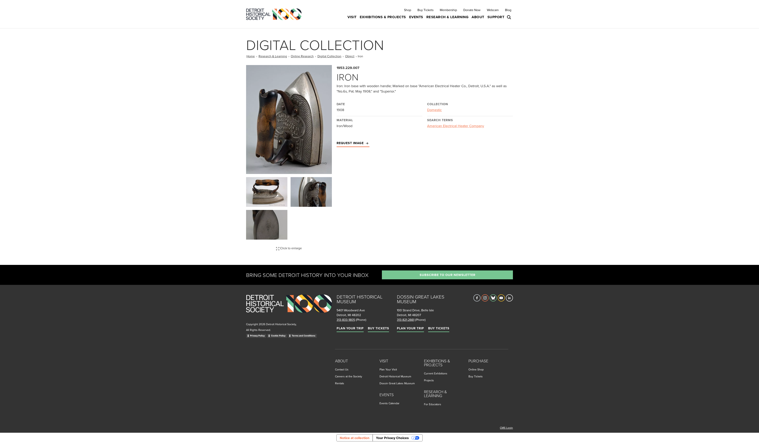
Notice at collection (354, 438)
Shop (407, 10)
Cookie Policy (278, 335)
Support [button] (495, 17)
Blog (508, 10)
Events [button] (416, 17)
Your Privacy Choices (392, 438)
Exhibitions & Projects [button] (383, 17)
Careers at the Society (348, 376)
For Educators (432, 404)
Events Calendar (389, 403)
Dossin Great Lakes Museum (397, 383)
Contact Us (341, 369)
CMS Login (506, 428)
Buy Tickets (425, 10)
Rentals (339, 383)
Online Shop (476, 369)
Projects (429, 380)
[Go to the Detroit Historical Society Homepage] (275, 14)
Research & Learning (273, 56)
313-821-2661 (405, 319)
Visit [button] (352, 17)
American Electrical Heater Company (455, 125)
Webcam (493, 10)
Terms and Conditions (303, 335)
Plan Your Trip (350, 328)
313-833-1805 (346, 319)
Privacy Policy (257, 335)
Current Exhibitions (435, 373)
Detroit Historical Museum (395, 376)
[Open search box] (509, 17)
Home (250, 56)
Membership (448, 10)
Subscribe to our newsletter (447, 275)
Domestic (434, 109)
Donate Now (472, 10)
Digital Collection (329, 56)
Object (349, 56)
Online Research (302, 56)
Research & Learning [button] (447, 17)
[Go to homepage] (289, 307)
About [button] (478, 17)
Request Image (351, 143)
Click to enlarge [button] (290, 248)
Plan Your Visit (388, 369)
